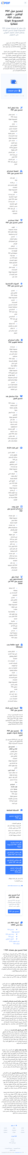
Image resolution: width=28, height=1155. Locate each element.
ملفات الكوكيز (12, 1150)
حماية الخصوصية (17, 1148)
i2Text (22, 1130)
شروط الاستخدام (8, 1148)
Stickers (5, 1132)
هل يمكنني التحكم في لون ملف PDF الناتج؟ (14, 861)
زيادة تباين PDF (10, 934)
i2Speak (22, 1132)
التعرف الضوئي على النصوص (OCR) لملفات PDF (13, 941)
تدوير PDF (11, 936)
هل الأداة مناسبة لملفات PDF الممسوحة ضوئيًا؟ (14, 844)
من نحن (12, 1139)
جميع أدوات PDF (12, 1142)
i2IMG (14, 1128)
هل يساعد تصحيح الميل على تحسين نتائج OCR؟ (14, 870)
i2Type (14, 1132)
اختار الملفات (13, 90)
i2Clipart (5, 1130)
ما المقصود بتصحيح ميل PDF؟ (14, 817)
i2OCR (5, 1128)
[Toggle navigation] (25, 2)
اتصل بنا (12, 1141)
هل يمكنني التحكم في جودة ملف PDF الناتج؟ (14, 853)
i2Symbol (14, 1130)
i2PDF (22, 1128)
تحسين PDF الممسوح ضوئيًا (13, 930)
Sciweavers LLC (18, 1152)
